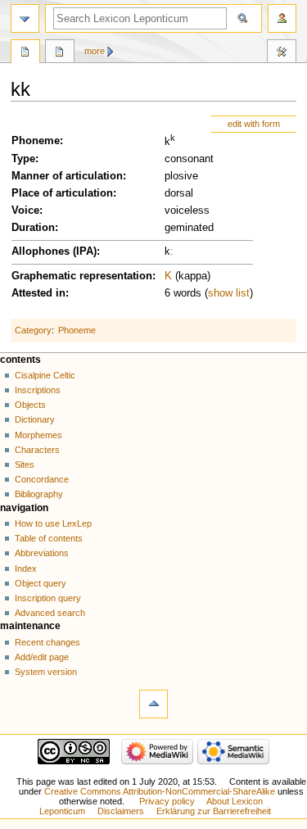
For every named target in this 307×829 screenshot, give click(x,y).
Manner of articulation (67, 176)
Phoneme (35, 141)
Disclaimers (120, 811)
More (94, 51)
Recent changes (47, 642)
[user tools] (282, 18)
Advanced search (50, 613)
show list (229, 293)
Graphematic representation (81, 276)
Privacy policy (167, 801)
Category (33, 330)
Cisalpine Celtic (45, 375)
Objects (30, 405)
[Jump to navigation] (25, 18)
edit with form (254, 124)
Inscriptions (38, 390)
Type (23, 159)
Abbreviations (42, 553)
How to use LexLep (53, 523)
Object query (40, 583)
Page (25, 53)
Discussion (60, 53)
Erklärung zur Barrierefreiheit (213, 811)
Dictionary (35, 419)
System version (46, 672)
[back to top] (153, 704)
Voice (25, 210)
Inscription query (48, 598)
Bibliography (39, 494)
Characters (37, 450)
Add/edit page (42, 657)
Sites (24, 464)
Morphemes (38, 435)
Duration (33, 227)
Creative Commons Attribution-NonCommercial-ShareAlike (159, 791)
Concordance (42, 479)
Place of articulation (62, 193)
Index (26, 568)
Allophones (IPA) (54, 251)
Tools (282, 53)
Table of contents (49, 538)
